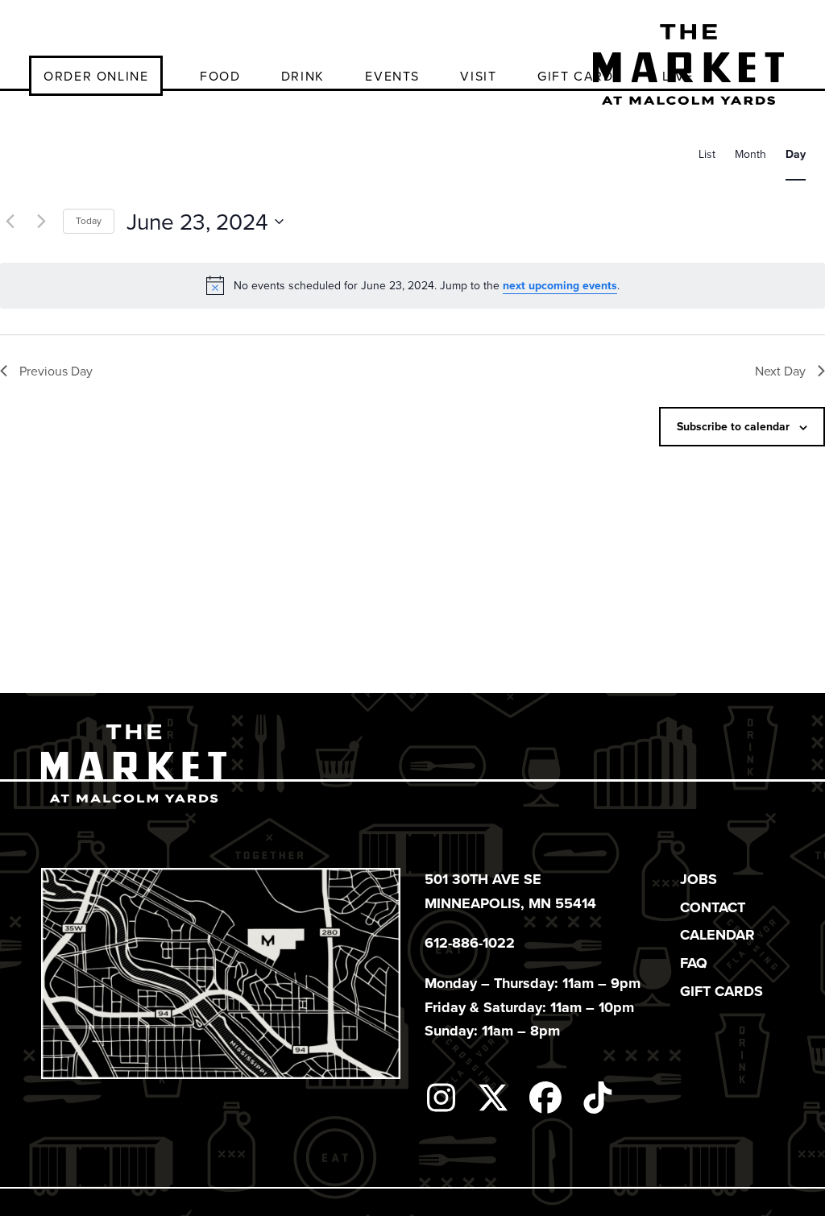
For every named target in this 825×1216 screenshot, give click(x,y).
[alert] (412, 285)
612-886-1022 (470, 942)
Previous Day (56, 371)
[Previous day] (9, 221)
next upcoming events (560, 285)
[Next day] (41, 221)
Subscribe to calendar (733, 426)
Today (89, 220)
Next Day (780, 371)
